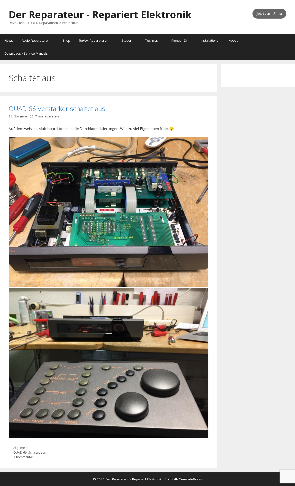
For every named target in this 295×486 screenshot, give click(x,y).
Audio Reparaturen (35, 40)
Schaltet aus (37, 452)
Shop (66, 40)
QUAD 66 (20, 452)
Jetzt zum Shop (269, 13)
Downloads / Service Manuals (26, 53)
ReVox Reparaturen (93, 40)
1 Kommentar (23, 457)
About (233, 40)
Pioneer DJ (179, 40)
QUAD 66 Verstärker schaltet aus (57, 108)
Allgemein (20, 448)
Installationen (210, 40)
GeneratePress (190, 479)
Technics (151, 40)
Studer (127, 40)
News (8, 40)
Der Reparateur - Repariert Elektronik (100, 14)
